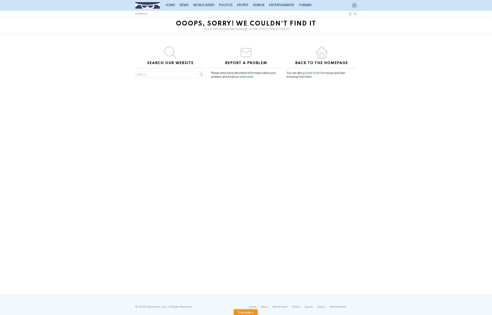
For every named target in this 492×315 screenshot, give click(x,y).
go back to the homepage (318, 72)
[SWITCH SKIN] (350, 14)
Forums (305, 5)
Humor (258, 5)
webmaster (246, 76)
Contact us (141, 13)
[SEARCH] (355, 14)
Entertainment (282, 5)
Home (170, 5)
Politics (225, 5)
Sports (242, 5)
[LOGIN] (354, 5)
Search (201, 75)
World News (203, 5)
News (184, 5)
